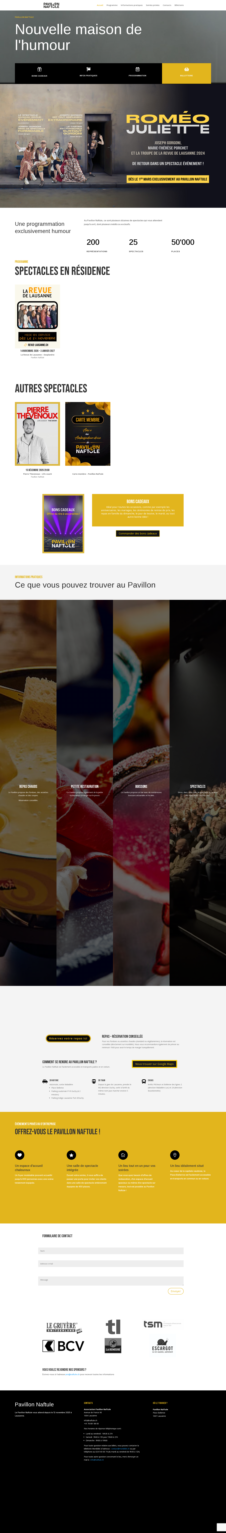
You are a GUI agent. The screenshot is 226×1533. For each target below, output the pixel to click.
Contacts (167, 5)
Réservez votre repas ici (68, 1038)
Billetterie (179, 5)
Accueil (100, 5)
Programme (112, 5)
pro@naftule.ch (73, 1374)
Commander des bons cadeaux (138, 533)
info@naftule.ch (97, 1460)
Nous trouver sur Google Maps (154, 1064)
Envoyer (176, 1291)
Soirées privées (152, 5)
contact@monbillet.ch (120, 1448)
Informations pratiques (132, 5)
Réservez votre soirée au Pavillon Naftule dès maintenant (113, 1205)
